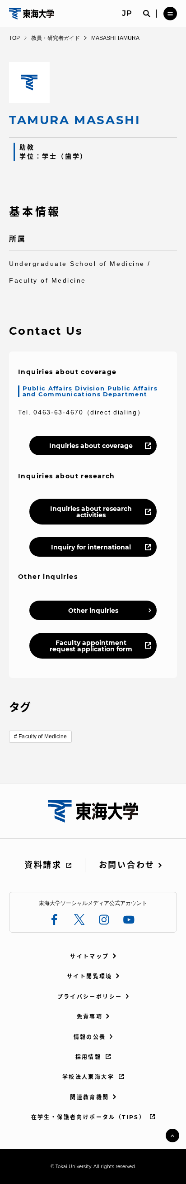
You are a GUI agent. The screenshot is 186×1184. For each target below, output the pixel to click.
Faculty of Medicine (43, 736)
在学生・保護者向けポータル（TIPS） (88, 1117)
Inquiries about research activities (91, 512)
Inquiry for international (91, 547)
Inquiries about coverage (91, 446)
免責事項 (90, 1016)
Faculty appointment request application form (91, 646)
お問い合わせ (127, 865)
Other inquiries (93, 610)
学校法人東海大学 (88, 1076)
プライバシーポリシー (89, 996)
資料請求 (43, 865)
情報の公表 (90, 1037)
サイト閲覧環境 (89, 976)
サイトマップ (89, 956)
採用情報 (88, 1057)
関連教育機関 (89, 1097)
